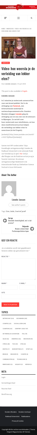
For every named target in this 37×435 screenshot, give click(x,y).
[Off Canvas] (5, 18)
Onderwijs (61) (16, 339)
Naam (4, 283)
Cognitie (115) (7, 323)
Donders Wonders (11, 412)
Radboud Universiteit (12, 416)
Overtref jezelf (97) (21, 328)
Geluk (12, 211)
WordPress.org (6, 394)
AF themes (26, 432)
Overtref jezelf (20, 211)
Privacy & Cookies (18, 421)
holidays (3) (19, 364)
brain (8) (5, 354)
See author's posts (18, 205)
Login (3, 377)
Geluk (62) (6, 339)
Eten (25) (23, 344)
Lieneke (19, 114)
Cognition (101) (7, 328)
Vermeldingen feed (8, 383)
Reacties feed (6, 389)
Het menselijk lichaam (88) (11, 334)
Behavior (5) (14, 354)
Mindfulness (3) (7, 364)
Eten (7, 211)
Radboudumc (25, 416)
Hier (20, 153)
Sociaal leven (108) (20, 323)
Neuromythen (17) (17, 349)
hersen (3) (28, 364)
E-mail (23, 283)
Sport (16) (29, 349)
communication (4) (8, 359)
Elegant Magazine (13, 432)
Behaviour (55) (28, 339)
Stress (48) (6, 344)
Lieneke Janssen (10, 84)
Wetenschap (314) (8, 318)
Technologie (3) (22, 359)
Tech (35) (15, 344)
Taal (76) (24, 334)
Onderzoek (5, 63)
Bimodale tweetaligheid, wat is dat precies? (20, 220)
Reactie (5, 256)
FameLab (16, 106)
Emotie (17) (6, 349)
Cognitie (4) (24, 354)
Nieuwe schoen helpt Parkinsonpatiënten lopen (20, 228)
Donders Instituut (25, 412)
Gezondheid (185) (21, 318)
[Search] (31, 18)
